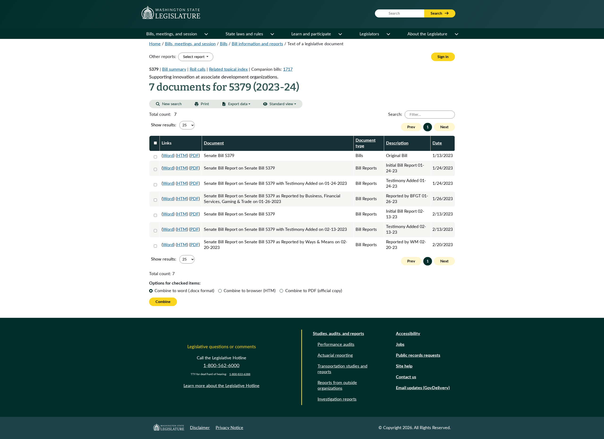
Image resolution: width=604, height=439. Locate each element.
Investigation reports (337, 399)
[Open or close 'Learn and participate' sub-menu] (340, 34)
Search (437, 13)
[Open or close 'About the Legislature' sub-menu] (456, 34)
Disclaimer (200, 428)
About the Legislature (427, 34)
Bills (223, 44)
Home (155, 44)
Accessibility (408, 334)
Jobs (400, 345)
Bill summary (174, 69)
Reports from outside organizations (337, 386)
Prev (411, 127)
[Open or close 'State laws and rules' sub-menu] (272, 34)
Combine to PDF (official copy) (313, 291)
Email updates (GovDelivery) (423, 388)
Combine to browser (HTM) (250, 291)
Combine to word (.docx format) (184, 291)
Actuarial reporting (335, 355)
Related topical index (228, 69)
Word (168, 156)
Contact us (406, 377)
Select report (194, 57)
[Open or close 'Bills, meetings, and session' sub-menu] (206, 34)
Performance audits (336, 345)
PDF (194, 156)
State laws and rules (244, 34)
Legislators (369, 34)
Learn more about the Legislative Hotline (222, 386)
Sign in (443, 57)
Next (444, 127)
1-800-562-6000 (221, 365)
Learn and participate (311, 34)
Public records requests (418, 355)
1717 (288, 69)
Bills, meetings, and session (171, 34)
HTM (182, 156)
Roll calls (198, 69)
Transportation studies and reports (342, 369)
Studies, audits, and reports (338, 334)
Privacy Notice (229, 428)
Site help (404, 366)
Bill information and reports (257, 44)
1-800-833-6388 (239, 374)
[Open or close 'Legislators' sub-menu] (388, 34)
